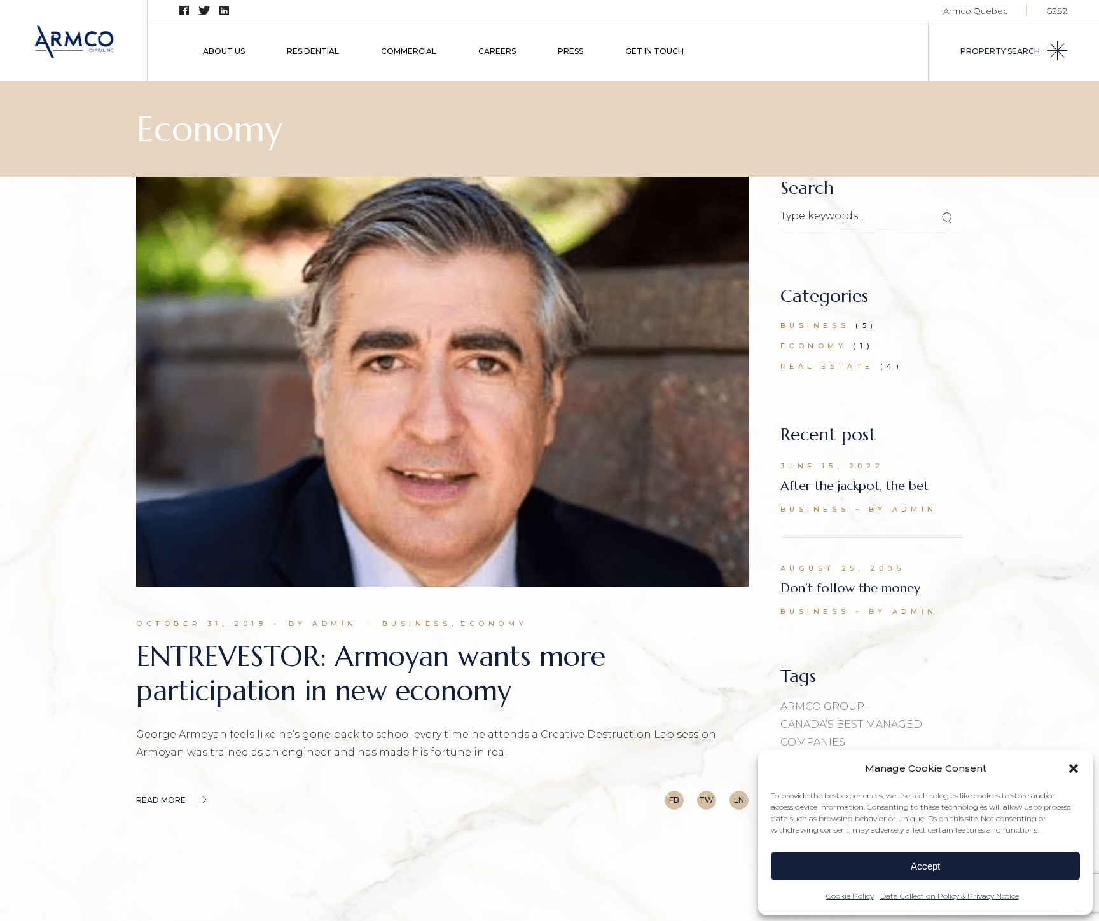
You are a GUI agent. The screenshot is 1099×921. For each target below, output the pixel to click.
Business (417, 623)
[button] (1073, 768)
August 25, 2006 (842, 568)
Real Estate (827, 366)
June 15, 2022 (832, 465)
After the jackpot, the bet (854, 486)
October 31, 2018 (201, 623)
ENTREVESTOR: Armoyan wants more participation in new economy (370, 673)
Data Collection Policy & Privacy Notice (949, 896)
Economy (493, 623)
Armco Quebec (975, 11)
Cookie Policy (850, 896)
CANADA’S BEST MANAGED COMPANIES (851, 733)
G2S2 (1056, 11)
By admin (323, 623)
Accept (925, 866)
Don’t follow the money (850, 588)
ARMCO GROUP (822, 706)
